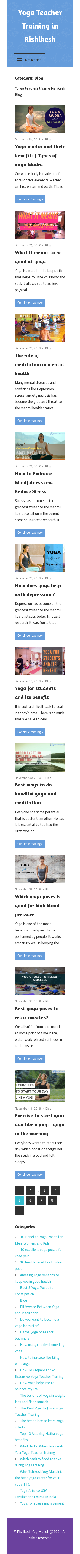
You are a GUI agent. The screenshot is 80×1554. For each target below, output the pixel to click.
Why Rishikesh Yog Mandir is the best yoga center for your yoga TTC (39, 1478)
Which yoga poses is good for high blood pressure (38, 905)
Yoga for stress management (42, 1503)
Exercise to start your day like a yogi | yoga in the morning (40, 1124)
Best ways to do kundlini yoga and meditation (36, 794)
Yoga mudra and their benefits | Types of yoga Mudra (40, 155)
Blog (48, 139)
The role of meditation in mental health (39, 364)
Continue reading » (30, 199)
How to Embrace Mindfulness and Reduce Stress (34, 482)
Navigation (33, 60)
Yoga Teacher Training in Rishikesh (40, 26)
